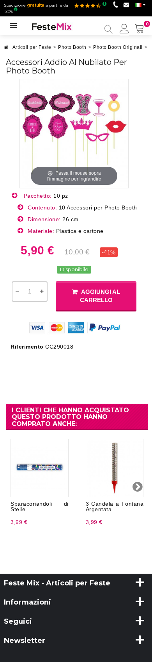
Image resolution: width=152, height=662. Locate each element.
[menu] (124, 29)
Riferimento (27, 347)
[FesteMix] (51, 26)
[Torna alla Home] (6, 49)
